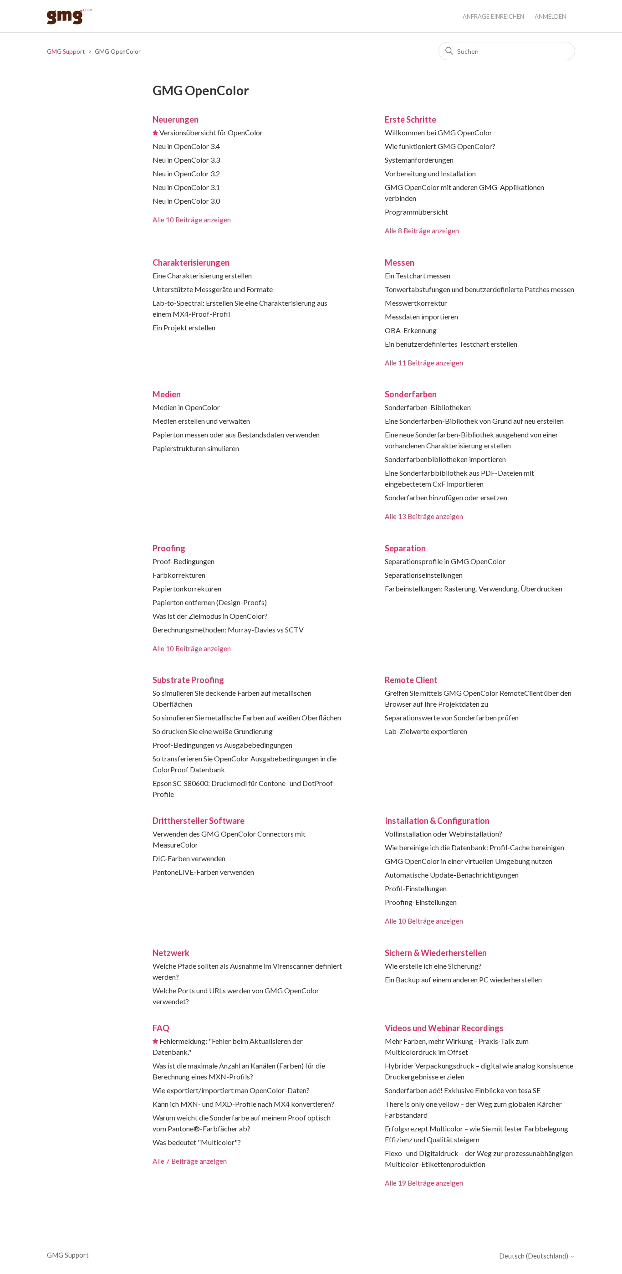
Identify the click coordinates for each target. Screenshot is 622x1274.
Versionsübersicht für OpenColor (211, 132)
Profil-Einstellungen (416, 888)
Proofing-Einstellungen (421, 902)
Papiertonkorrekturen (187, 588)
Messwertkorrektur (416, 302)
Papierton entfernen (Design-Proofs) (210, 602)
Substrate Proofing (188, 680)
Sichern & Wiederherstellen (436, 953)
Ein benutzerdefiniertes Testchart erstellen (451, 343)
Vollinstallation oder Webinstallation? (443, 833)
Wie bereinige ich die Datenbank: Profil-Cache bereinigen (474, 847)
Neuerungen (176, 119)
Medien (167, 394)
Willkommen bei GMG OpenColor (438, 132)
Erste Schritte (410, 119)
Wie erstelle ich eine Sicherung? (433, 965)
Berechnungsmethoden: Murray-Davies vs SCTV (228, 629)
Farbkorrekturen (179, 574)
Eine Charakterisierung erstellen (202, 275)
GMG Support (66, 51)
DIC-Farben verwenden (189, 858)
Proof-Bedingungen (183, 561)
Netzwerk (171, 953)
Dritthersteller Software (199, 821)
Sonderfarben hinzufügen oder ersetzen (446, 497)
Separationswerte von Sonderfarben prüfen (452, 717)
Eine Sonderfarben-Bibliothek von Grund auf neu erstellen (474, 420)
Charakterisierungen (191, 262)
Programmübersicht (416, 211)
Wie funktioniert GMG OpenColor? (440, 146)
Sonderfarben (411, 394)
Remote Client (411, 680)
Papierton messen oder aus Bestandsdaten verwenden (236, 434)
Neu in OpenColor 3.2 (186, 173)
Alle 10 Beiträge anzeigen (192, 220)
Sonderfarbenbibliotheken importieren (445, 459)
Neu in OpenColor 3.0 (186, 200)
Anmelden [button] (550, 16)
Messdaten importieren (421, 316)
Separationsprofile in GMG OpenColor (445, 561)
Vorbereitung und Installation (430, 173)
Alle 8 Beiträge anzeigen (422, 230)
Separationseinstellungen (424, 574)
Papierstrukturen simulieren (196, 448)
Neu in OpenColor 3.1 (186, 187)
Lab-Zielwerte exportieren (426, 731)
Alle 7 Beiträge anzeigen (190, 1161)
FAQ (161, 1028)
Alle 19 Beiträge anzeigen (424, 1183)
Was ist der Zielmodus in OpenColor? (210, 615)
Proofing (169, 548)
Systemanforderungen (419, 159)
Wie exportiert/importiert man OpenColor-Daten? (231, 1090)
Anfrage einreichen (493, 16)
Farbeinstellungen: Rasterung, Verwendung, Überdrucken (473, 588)
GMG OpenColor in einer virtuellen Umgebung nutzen (468, 861)
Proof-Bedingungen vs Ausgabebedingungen (222, 744)
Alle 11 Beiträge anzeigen (424, 363)
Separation (405, 548)
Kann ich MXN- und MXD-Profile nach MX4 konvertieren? (243, 1103)
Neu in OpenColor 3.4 (186, 146)
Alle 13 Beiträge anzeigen (424, 516)
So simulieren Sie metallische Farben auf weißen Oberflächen (247, 717)
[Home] (69, 16)
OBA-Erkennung (411, 330)
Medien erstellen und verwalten (201, 420)
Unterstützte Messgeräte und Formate (213, 289)
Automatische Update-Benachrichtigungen (452, 874)
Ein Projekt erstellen (184, 327)
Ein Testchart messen (417, 275)
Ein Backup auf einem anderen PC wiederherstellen (463, 979)
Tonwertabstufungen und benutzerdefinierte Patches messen (479, 289)
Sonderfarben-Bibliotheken (428, 407)
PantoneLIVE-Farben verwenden (203, 872)
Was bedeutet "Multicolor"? (197, 1142)
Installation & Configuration (437, 821)
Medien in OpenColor (186, 407)
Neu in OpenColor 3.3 (186, 159)
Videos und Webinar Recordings (444, 1028)
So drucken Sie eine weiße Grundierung (213, 731)
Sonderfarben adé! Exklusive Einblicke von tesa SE (462, 1090)
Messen (399, 262)
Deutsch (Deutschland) (534, 1256)
